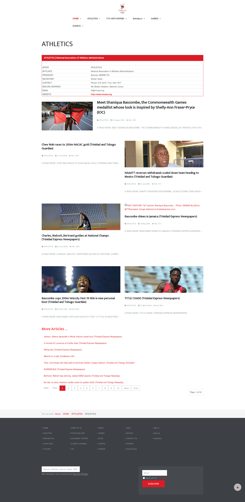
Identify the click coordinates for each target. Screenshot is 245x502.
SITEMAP (129, 443)
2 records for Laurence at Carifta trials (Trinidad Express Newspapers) (75, 343)
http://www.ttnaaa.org (101, 94)
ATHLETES (92, 18)
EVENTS (77, 25)
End (136, 388)
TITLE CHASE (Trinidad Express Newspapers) (152, 298)
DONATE (101, 449)
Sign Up (157, 433)
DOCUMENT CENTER (79, 438)
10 (118, 388)
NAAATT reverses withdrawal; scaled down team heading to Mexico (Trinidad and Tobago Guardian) (162, 174)
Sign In (156, 428)
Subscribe (157, 438)
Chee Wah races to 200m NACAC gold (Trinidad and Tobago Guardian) (79, 146)
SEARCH (129, 433)
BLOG (100, 438)
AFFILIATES (77, 413)
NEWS (101, 428)
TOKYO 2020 (48, 443)
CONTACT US (131, 438)
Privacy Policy (131, 449)
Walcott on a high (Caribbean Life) (59, 356)
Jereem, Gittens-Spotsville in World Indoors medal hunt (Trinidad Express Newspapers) (83, 336)
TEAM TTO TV (76, 428)
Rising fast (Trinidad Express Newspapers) (63, 349)
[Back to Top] (237, 487)
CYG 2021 (47, 449)
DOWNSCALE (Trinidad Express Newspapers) (64, 369)
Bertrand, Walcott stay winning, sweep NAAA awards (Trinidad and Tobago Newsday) (82, 375)
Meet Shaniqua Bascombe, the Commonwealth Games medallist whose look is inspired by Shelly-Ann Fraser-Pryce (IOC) (146, 107)
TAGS (128, 428)
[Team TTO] (122, 7)
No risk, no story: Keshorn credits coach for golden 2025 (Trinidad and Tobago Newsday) (84, 382)
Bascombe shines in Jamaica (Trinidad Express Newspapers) (161, 216)
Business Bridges (80, 473)
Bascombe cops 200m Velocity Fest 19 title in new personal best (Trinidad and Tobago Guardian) (78, 300)
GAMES (155, 18)
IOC (72, 449)
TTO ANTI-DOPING (115, 18)
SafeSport (138, 18)
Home (57, 413)
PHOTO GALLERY (78, 433)
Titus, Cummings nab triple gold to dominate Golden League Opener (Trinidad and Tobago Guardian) (89, 362)
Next (126, 388)
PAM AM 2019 (48, 438)
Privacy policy (162, 478)
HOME (76, 18)
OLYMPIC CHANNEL (79, 443)
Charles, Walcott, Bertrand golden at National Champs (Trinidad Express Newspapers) (75, 237)
